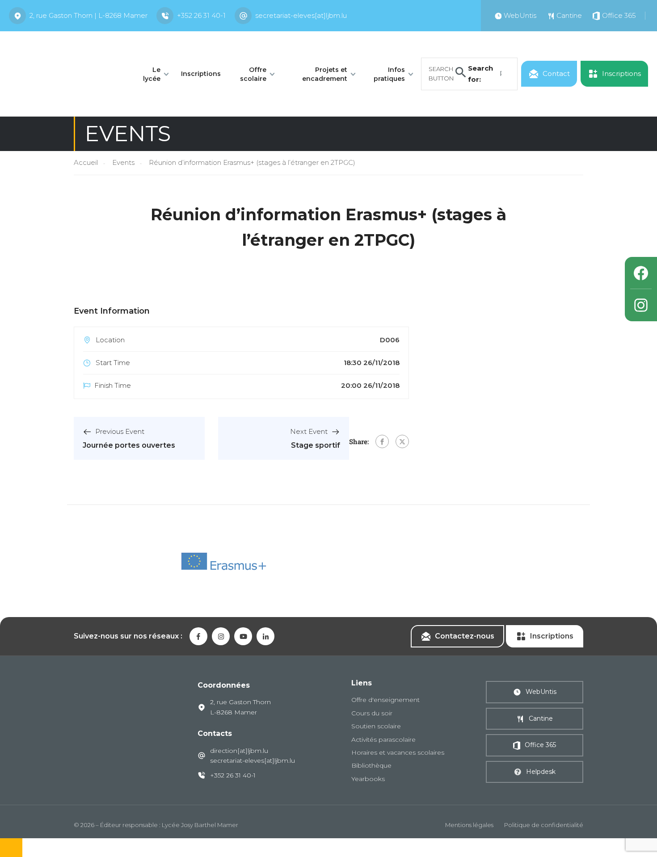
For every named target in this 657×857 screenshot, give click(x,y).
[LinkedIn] (265, 636)
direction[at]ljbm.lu (239, 751)
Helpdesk (541, 772)
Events (123, 162)
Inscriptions (201, 74)
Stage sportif (315, 445)
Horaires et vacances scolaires (397, 752)
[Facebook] (382, 441)
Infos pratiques (389, 74)
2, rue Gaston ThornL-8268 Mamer (240, 707)
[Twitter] (402, 441)
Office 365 (540, 745)
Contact (556, 73)
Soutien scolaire (376, 726)
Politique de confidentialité (543, 824)
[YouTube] (243, 636)
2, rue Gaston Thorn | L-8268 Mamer (88, 15)
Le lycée (151, 74)
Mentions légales (469, 824)
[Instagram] (641, 305)
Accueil (86, 162)
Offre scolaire (253, 74)
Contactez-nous (464, 636)
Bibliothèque (371, 765)
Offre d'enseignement (385, 700)
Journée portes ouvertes (129, 445)
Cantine (541, 718)
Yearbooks (368, 779)
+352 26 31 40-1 (201, 15)
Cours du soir (371, 713)
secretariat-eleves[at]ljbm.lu (301, 15)
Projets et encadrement (324, 74)
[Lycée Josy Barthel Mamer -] (65, 73)
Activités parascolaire (383, 739)
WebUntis (541, 692)
